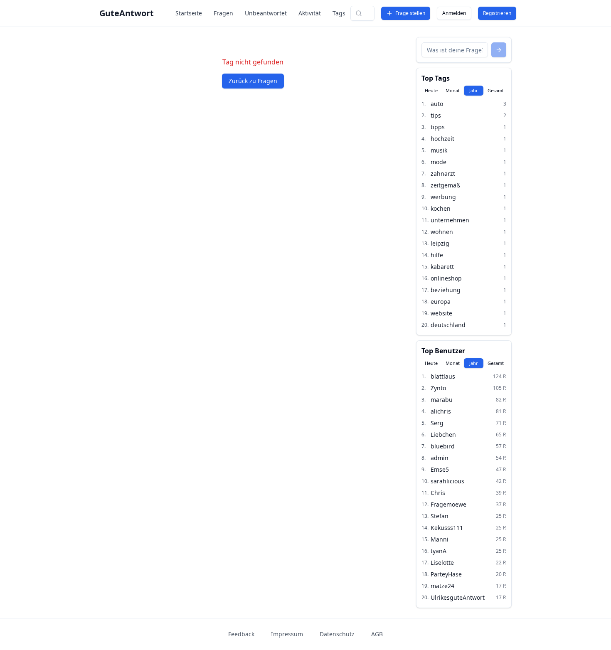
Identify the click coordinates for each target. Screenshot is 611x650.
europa (441, 301)
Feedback (241, 634)
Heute (431, 90)
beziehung (446, 290)
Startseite (188, 13)
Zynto (438, 388)
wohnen (442, 232)
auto (437, 104)
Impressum (287, 634)
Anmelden (454, 13)
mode (438, 162)
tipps (438, 127)
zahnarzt (443, 173)
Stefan (439, 516)
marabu (442, 400)
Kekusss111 (447, 528)
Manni (439, 539)
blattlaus (443, 376)
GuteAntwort (126, 13)
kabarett (442, 267)
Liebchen (443, 434)
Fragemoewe (448, 504)
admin (439, 458)
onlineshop (446, 278)
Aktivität (309, 13)
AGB (377, 634)
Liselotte (442, 562)
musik (439, 150)
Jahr (473, 90)
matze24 (442, 586)
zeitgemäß (445, 185)
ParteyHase (446, 574)
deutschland (448, 325)
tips (436, 115)
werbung (443, 197)
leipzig (440, 243)
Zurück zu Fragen (253, 81)
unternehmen (450, 220)
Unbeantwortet (266, 13)
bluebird (443, 446)
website (441, 313)
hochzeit (442, 139)
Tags (339, 13)
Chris (438, 493)
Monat (453, 90)
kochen (441, 208)
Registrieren (497, 13)
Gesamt (496, 90)
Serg (437, 423)
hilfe (437, 255)
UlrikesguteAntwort (458, 597)
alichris (441, 411)
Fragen (223, 13)
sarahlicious (447, 481)
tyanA (438, 551)
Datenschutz (337, 634)
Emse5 (440, 469)
